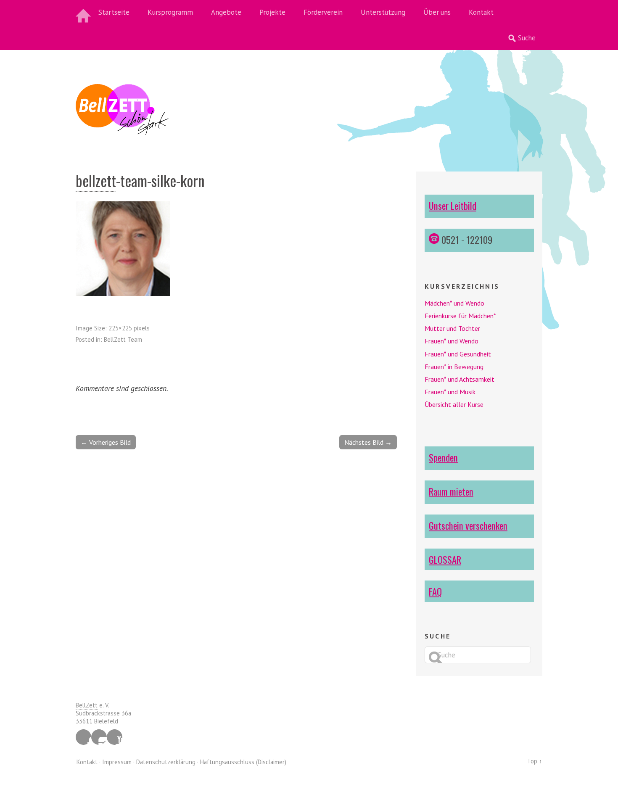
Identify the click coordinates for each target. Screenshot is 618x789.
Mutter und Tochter (452, 328)
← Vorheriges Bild (106, 442)
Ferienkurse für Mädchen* (460, 315)
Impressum (117, 762)
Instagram (99, 737)
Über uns (437, 12)
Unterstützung (383, 12)
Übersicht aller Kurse (454, 404)
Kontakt (481, 12)
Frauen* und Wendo (451, 341)
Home (84, 12)
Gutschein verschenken (468, 525)
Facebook (83, 737)
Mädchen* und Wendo (454, 303)
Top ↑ (534, 761)
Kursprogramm (170, 12)
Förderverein (323, 12)
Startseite (113, 12)
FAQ (435, 591)
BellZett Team (123, 339)
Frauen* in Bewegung (454, 366)
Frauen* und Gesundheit (458, 354)
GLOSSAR (445, 559)
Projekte (272, 12)
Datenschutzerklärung (165, 762)
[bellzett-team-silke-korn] (123, 293)
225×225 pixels (129, 328)
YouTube (114, 737)
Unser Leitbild (452, 205)
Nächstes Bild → (368, 442)
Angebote (226, 12)
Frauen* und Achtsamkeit (459, 379)
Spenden (443, 457)
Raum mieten (451, 491)
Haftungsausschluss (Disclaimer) (243, 762)
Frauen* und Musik (450, 392)
